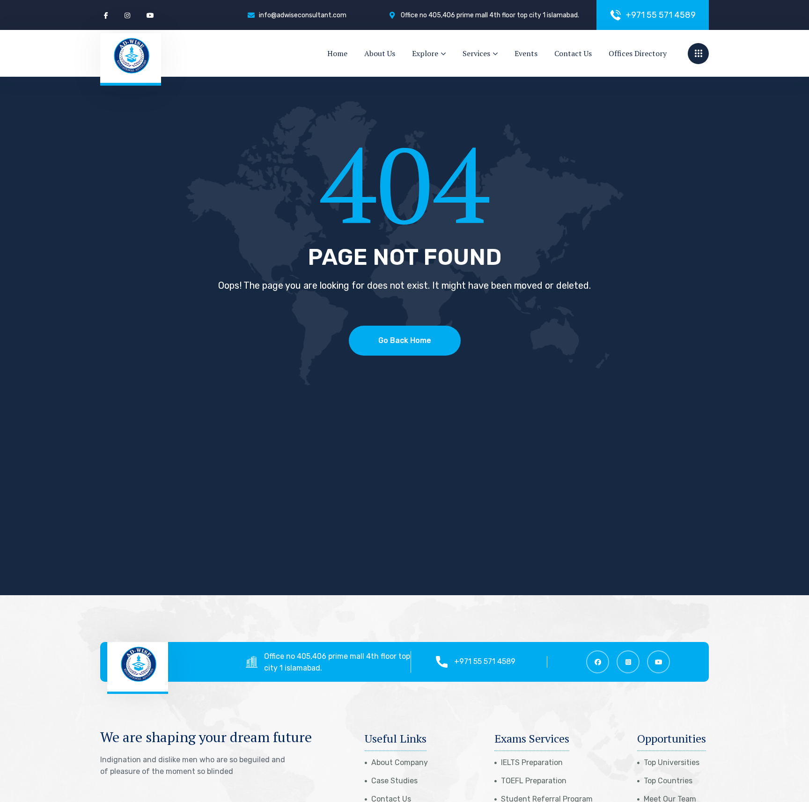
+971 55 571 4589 (484, 661)
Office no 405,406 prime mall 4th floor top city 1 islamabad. (337, 662)
